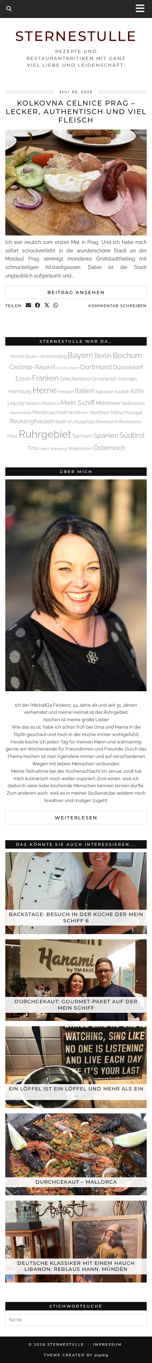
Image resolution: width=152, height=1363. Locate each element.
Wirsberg (58, 449)
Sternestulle (76, 36)
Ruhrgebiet (45, 434)
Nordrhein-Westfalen (89, 412)
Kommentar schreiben (117, 305)
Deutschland (68, 368)
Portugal (133, 412)
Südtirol (132, 435)
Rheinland (106, 421)
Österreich (109, 448)
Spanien (105, 435)
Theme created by (76, 1355)
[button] (142, 9)
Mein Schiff (78, 402)
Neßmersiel (133, 403)
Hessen (66, 391)
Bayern (80, 355)
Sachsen (82, 436)
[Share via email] (28, 306)
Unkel (44, 449)
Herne (45, 390)
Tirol (32, 448)
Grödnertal (104, 379)
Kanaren (105, 391)
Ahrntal (17, 356)
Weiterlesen (76, 817)
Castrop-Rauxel (32, 367)
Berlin (103, 355)
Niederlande (20, 413)
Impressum (107, 1344)
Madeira (33, 403)
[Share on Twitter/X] (47, 306)
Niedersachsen (50, 412)
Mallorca (51, 403)
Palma (117, 412)
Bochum (127, 355)
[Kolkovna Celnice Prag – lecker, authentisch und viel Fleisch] (76, 234)
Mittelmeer (108, 403)
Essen (23, 378)
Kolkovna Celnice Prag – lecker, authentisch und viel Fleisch (76, 111)
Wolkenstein (80, 448)
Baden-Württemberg (45, 356)
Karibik (122, 391)
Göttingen (127, 379)
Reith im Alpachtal (74, 421)
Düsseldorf (128, 367)
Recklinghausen (32, 421)
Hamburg (19, 391)
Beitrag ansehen (76, 292)
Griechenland (75, 379)
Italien (85, 391)
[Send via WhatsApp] (56, 306)
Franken (45, 378)
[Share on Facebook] (37, 306)
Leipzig (15, 403)
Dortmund (96, 367)
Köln (137, 391)
